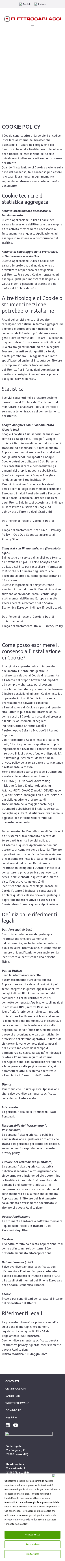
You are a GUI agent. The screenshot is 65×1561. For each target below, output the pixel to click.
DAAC (26, 790)
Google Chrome (24, 725)
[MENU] (32, 26)
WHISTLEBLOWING (17, 1403)
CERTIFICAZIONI (15, 1388)
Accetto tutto (32, 1534)
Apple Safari (21, 730)
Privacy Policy (12, 1519)
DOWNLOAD (13, 1410)
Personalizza (33, 1544)
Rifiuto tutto (32, 1553)
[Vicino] (57, 1475)
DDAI (47, 790)
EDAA (10, 781)
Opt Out (19, 534)
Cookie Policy (29, 1519)
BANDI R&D (12, 1395)
